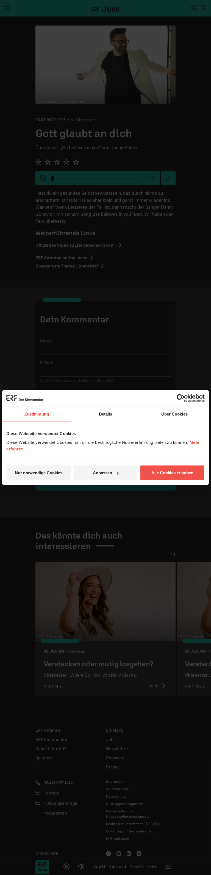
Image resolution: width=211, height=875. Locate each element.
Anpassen (102, 472)
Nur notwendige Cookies (38, 472)
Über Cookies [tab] (174, 414)
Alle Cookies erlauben (172, 472)
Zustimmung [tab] (36, 414)
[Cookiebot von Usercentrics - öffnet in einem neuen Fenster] (181, 398)
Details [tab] (105, 414)
